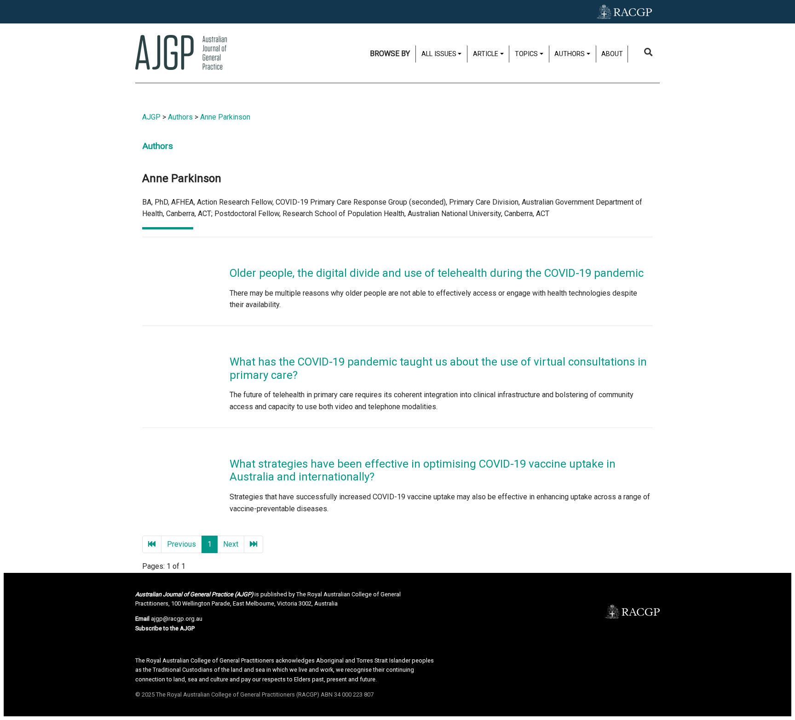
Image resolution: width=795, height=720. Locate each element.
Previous (181, 544)
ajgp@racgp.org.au (176, 618)
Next (230, 544)
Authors (180, 117)
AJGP (151, 117)
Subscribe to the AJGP (165, 628)
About (612, 54)
